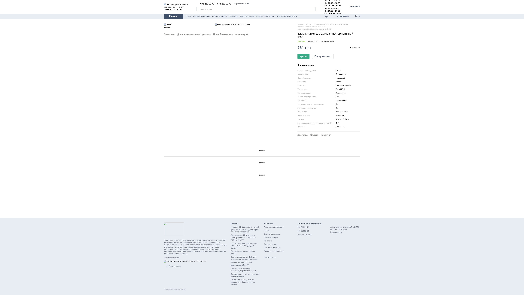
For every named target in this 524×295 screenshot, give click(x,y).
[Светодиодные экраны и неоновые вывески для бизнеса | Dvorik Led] (174, 229)
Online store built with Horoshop (174, 289)
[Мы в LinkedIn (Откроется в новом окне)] (314, 16)
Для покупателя (247, 16)
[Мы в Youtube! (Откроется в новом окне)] (304, 16)
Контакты (234, 16)
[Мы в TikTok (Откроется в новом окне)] (317, 16)
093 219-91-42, (207, 4)
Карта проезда (336, 232)
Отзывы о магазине (265, 16)
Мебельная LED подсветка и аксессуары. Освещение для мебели (243, 282)
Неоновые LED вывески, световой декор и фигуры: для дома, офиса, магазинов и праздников (245, 229)
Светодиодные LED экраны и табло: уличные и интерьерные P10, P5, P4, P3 (243, 237)
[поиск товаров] (313, 9)
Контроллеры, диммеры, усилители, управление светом (244, 269)
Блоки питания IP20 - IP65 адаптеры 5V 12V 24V (241, 264)
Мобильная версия (173, 266)
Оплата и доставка (201, 16)
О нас (188, 16)
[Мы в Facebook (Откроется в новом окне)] (301, 16)
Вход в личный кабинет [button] (273, 227)
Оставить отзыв (327, 41)
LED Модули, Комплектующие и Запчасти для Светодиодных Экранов (244, 245)
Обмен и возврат (219, 16)
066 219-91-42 (224, 4)
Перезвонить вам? (241, 4)
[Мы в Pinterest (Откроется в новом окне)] (311, 16)
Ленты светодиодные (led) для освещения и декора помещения (244, 258)
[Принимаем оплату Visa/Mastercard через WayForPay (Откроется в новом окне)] (185, 261)
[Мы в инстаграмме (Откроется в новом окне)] (308, 16)
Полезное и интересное (286, 16)
